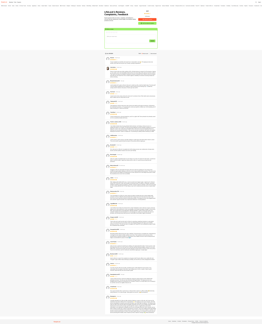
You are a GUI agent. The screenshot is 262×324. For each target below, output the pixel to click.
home (169, 321)
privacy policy (191, 321)
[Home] (4, 2)
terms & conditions (203, 321)
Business (11, 2)
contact (179, 321)
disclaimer (184, 321)
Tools (15, 2)
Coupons (19, 2)
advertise (174, 321)
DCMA (196, 321)
